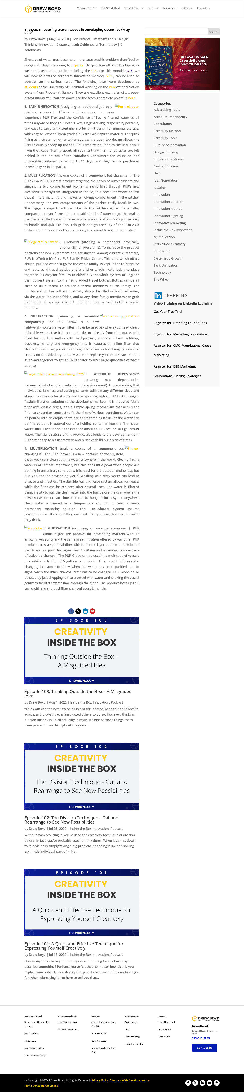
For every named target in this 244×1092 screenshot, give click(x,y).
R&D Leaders (31, 1033)
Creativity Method (167, 131)
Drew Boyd (37, 39)
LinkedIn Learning (134, 1044)
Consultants (81, 39)
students (31, 87)
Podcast (117, 702)
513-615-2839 (201, 1038)
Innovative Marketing (170, 223)
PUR (112, 87)
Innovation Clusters (54, 44)
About (186, 8)
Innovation (162, 194)
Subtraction (162, 251)
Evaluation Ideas (166, 166)
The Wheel (162, 279)
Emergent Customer (169, 159)
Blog (127, 1029)
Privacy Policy (100, 1080)
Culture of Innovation (170, 145)
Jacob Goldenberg (84, 44)
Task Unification (166, 265)
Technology (108, 44)
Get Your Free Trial (168, 311)
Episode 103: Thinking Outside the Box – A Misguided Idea (78, 693)
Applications (131, 1022)
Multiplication (164, 237)
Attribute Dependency (170, 117)
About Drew (164, 1029)
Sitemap (115, 1080)
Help (157, 173)
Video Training (132, 1036)
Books (151, 8)
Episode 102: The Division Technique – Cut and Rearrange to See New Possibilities (71, 820)
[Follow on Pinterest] (92, 611)
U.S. (94, 70)
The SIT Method (110, 8)
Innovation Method (168, 208)
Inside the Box (98, 1033)
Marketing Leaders (34, 1048)
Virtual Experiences (68, 1029)
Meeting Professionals (35, 1055)
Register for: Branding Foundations (180, 323)
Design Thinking (166, 152)
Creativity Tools (104, 39)
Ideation (160, 187)
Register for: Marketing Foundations (181, 334)
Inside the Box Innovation (89, 702)
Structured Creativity (169, 244)
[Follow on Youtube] (209, 1083)
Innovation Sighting (168, 216)
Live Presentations (67, 1022)
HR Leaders (30, 1040)
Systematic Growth (168, 258)
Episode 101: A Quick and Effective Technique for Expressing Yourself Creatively (73, 946)
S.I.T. (109, 76)
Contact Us (203, 8)
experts (77, 65)
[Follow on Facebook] (71, 611)
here (131, 98)
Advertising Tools (167, 109)
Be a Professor (98, 1040)
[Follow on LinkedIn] (85, 611)
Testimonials (164, 1036)
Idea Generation (166, 180)
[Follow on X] (78, 611)
